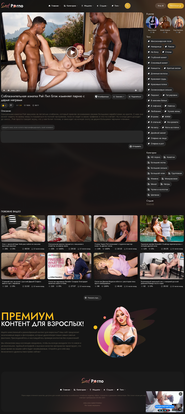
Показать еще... (93, 298)
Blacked (150, 204)
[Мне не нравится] (11, 105)
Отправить (137, 146)
